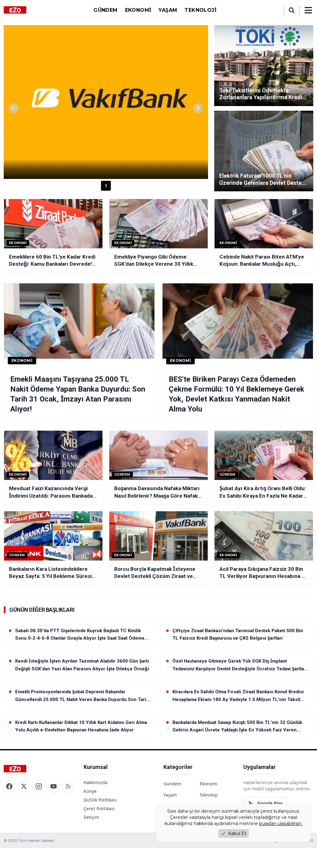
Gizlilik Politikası (100, 800)
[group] (106, 102)
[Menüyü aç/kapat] (308, 10)
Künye (90, 791)
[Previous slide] (14, 108)
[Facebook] (9, 786)
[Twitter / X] (24, 786)
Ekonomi (138, 10)
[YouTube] (53, 786)
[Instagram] (38, 786)
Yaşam (167, 10)
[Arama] (292, 10)
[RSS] (68, 786)
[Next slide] (198, 108)
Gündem (105, 10)
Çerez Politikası (99, 808)
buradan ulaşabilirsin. (280, 823)
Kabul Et (237, 833)
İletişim (91, 817)
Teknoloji (200, 10)
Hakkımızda (95, 782)
